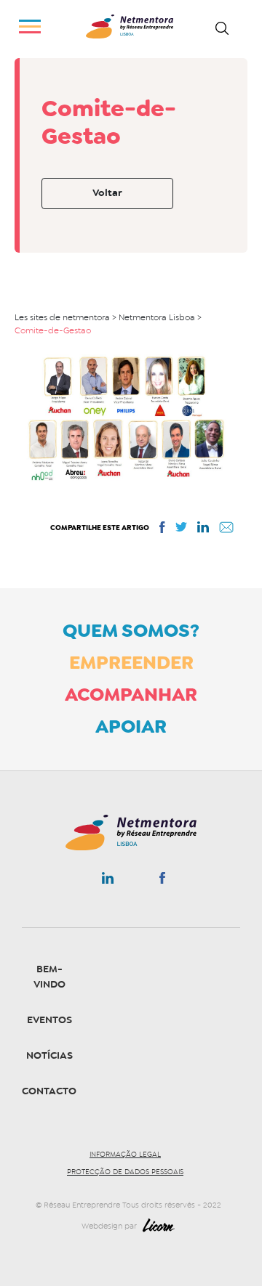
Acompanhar (131, 694)
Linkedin (108, 881)
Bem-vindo (49, 976)
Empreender (131, 662)
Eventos (49, 1020)
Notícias (49, 1055)
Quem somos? (131, 630)
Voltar (107, 193)
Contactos (52, 1091)
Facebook (161, 881)
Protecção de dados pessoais (125, 1172)
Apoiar (131, 726)
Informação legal (125, 1154)
